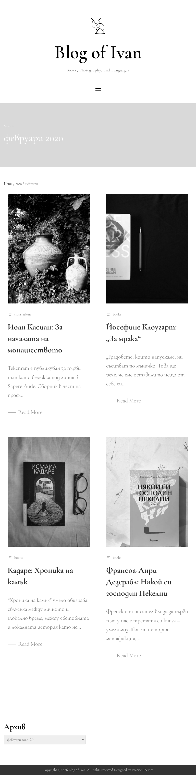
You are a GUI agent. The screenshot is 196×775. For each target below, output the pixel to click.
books (117, 314)
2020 (20, 184)
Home (9, 184)
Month (9, 126)
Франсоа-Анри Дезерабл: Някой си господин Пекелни (139, 581)
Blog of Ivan (98, 52)
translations (22, 314)
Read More (30, 412)
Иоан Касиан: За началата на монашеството (35, 338)
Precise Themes (142, 770)
